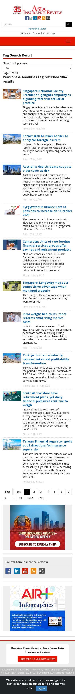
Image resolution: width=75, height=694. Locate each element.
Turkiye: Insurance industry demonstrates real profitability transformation (46, 359)
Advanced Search (37, 28)
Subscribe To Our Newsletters (37, 659)
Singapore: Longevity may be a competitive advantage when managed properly (45, 287)
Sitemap (50, 33)
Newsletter (38, 33)
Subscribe (25, 33)
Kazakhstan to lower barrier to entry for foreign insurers (45, 138)
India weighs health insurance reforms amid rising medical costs (45, 318)
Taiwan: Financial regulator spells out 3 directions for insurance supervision (47, 445)
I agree (41, 688)
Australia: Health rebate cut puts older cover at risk (47, 169)
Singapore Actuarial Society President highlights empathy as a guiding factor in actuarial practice (47, 97)
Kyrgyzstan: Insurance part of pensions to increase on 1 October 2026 (47, 211)
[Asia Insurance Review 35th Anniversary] (37, 9)
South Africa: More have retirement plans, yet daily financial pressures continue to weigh (45, 399)
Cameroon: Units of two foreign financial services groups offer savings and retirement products (47, 245)
